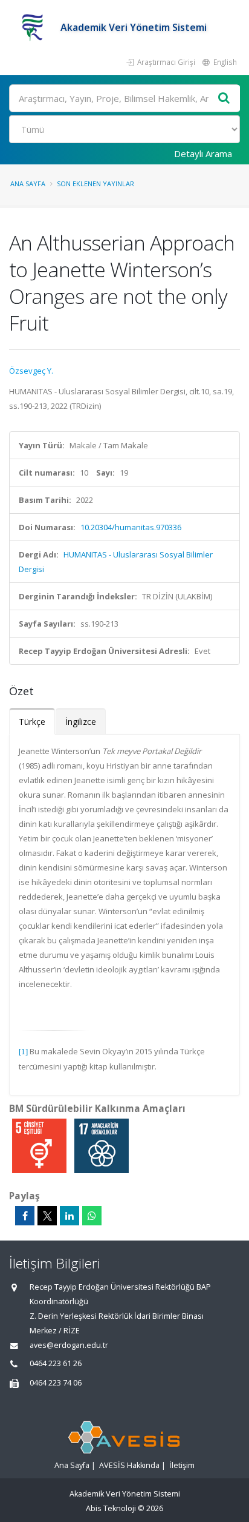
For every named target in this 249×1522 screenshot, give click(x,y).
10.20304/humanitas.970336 (130, 527)
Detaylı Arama (203, 153)
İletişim (182, 1465)
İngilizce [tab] (80, 721)
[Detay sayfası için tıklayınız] (40, 1145)
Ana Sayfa (27, 183)
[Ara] (224, 98)
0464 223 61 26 (56, 1363)
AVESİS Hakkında (129, 1465)
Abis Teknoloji (111, 1508)
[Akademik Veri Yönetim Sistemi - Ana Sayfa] (34, 27)
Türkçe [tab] (32, 721)
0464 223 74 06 (56, 1383)
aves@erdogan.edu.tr (69, 1345)
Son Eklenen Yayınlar (95, 183)
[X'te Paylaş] (47, 1215)
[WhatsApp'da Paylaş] (92, 1215)
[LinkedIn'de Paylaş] (69, 1215)
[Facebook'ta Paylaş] (24, 1215)
